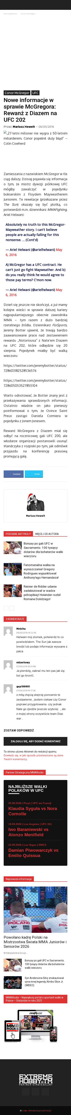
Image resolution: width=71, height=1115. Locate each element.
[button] (6, 5)
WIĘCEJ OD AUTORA (47, 534)
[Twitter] (45, 1092)
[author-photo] (35, 510)
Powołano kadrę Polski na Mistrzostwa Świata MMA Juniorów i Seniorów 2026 (35, 942)
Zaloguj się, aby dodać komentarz (35, 741)
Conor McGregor (28, 13)
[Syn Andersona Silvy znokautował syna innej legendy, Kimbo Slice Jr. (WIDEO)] (13, 982)
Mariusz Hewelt (24, 126)
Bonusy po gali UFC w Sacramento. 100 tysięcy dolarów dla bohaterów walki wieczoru (44, 964)
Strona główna (10, 13)
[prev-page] (6, 608)
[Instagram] (35, 1091)
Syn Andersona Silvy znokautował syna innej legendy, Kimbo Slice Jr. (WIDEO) (44, 982)
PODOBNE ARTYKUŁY (18, 534)
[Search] (66, 5)
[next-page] (11, 608)
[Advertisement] (35, 53)
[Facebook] (25, 1092)
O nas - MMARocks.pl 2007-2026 (36, 1110)
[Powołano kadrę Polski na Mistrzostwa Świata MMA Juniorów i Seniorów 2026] (35, 910)
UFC (35, 93)
